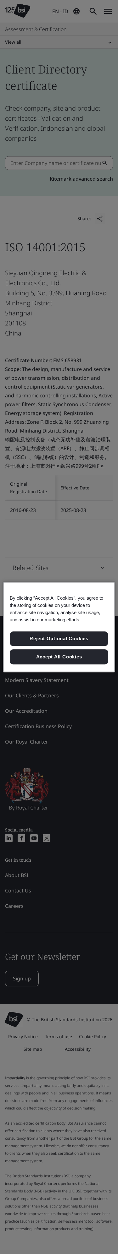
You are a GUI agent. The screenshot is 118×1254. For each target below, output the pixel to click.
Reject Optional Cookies (59, 638)
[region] (59, 627)
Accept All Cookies (59, 656)
